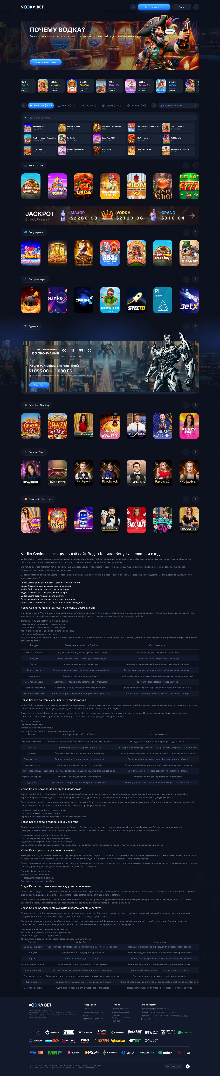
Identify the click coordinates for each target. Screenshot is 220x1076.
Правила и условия (120, 1009)
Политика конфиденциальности (121, 1016)
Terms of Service (148, 1019)
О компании (88, 1009)
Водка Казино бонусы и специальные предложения (47, 586)
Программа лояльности (93, 1012)
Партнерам (116, 1021)
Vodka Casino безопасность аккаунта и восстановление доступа (53, 602)
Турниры (86, 1015)
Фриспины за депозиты (93, 1018)
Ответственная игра (120, 1012)
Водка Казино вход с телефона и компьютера (44, 592)
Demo (31, 201)
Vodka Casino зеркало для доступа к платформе (45, 589)
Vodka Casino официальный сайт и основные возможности (50, 582)
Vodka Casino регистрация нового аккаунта (43, 596)
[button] (24, 105)
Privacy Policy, (182, 1016)
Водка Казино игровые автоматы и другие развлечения (49, 599)
